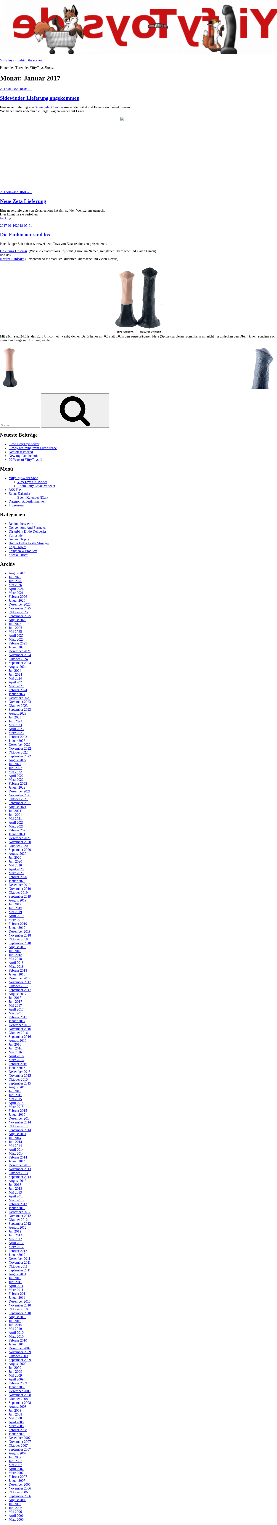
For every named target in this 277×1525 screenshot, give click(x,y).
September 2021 (20, 803)
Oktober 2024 (18, 659)
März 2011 (16, 1290)
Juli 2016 (15, 1044)
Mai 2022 (15, 772)
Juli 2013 (15, 1184)
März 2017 (16, 1013)
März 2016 (16, 1060)
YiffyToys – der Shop (23, 478)
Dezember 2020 (20, 838)
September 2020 (20, 850)
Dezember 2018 (20, 931)
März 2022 (16, 779)
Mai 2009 (15, 1375)
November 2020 (20, 842)
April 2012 (16, 1243)
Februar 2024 (18, 690)
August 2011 (17, 1274)
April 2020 (16, 869)
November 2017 (20, 982)
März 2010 (16, 1336)
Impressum (16, 505)
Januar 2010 (17, 1344)
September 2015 (20, 1083)
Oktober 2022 (18, 752)
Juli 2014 (15, 1138)
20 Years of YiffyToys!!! (25, 459)
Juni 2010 (15, 1325)
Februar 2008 (18, 1430)
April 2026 (16, 589)
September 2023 (20, 709)
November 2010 (20, 1305)
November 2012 (20, 1216)
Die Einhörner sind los (25, 234)
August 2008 (17, 1406)
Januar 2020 (17, 881)
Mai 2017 (15, 1005)
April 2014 (16, 1149)
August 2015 (17, 1087)
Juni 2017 (15, 1001)
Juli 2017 (15, 998)
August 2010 (17, 1317)
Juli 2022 (15, 764)
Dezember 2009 (20, 1348)
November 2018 (20, 935)
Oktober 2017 (18, 986)
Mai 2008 (15, 1418)
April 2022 (16, 776)
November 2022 (20, 748)
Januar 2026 (17, 600)
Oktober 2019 (18, 892)
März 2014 (16, 1153)
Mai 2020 (15, 865)
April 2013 (16, 1196)
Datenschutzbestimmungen (27, 501)
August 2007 (17, 1453)
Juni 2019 (15, 908)
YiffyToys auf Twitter (32, 482)
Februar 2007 (18, 1476)
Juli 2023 (15, 717)
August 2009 (17, 1364)
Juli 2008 (15, 1410)
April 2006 (16, 1515)
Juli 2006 (15, 1504)
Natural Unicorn (12, 259)
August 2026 (17, 573)
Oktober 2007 (18, 1445)
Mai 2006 (15, 1512)
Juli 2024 (15, 670)
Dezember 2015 (20, 1071)
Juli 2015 (15, 1091)
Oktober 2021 (18, 799)
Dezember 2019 (20, 885)
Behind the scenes (21, 523)
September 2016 (20, 1036)
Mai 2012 (15, 1239)
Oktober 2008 (18, 1399)
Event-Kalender (19, 493)
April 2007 (16, 1469)
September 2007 (20, 1449)
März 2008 (16, 1426)
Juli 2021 (15, 811)
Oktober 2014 (18, 1126)
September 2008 (20, 1402)
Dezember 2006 (20, 1484)
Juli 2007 (15, 1457)
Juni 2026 (15, 581)
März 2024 (16, 686)
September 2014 (20, 1130)
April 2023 (16, 729)
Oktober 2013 (18, 1173)
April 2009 (16, 1379)
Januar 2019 (17, 927)
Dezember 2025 (20, 604)
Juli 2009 (15, 1367)
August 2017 (17, 994)
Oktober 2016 (18, 1033)
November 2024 (20, 655)
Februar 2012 (18, 1251)
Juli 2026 (15, 577)
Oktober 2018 (18, 939)
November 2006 (20, 1488)
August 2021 (17, 807)
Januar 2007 (17, 1480)
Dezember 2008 (20, 1391)
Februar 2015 (18, 1110)
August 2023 (17, 713)
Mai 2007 (15, 1465)
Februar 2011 (18, 1293)
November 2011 (20, 1262)
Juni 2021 (15, 814)
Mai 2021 (15, 818)
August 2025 (17, 620)
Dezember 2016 (20, 1025)
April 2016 (16, 1056)
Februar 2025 (18, 643)
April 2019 (16, 916)
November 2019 (20, 888)
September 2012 (20, 1223)
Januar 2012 (17, 1255)
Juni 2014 (15, 1142)
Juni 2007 (15, 1461)
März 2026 (16, 593)
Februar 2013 (18, 1204)
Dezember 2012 (20, 1212)
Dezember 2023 (20, 698)
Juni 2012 (15, 1235)
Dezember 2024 (20, 651)
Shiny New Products (23, 551)
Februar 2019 (18, 924)
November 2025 (20, 608)
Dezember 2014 (20, 1118)
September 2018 (20, 943)
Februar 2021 (18, 830)
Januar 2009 (17, 1387)
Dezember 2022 (20, 744)
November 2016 (20, 1029)
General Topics (19, 539)
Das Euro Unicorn (13, 251)
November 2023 (20, 702)
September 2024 (20, 663)
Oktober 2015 (18, 1079)
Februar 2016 (18, 1064)
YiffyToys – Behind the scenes (21, 60)
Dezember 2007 (20, 1438)
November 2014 (20, 1122)
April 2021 (16, 822)
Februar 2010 (18, 1340)
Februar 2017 (18, 1017)
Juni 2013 (15, 1188)
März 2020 (16, 873)
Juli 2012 (15, 1231)
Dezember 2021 (20, 791)
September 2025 (20, 616)
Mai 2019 (15, 912)
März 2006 (16, 1519)
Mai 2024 (15, 678)
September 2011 (20, 1270)
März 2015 (16, 1107)
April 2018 (16, 962)
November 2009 (20, 1352)
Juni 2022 (15, 768)
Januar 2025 (17, 647)
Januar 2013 (17, 1208)
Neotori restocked (21, 452)
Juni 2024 (15, 674)
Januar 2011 (17, 1297)
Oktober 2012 (18, 1219)
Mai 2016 (15, 1052)
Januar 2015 (17, 1114)
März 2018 (16, 966)
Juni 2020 (15, 861)
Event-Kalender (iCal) (32, 497)
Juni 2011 (15, 1282)
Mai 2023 (15, 725)
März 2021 (16, 826)
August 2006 (17, 1500)
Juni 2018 (15, 955)
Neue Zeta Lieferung (23, 201)
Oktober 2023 (18, 705)
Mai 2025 (15, 631)
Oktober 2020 (18, 846)
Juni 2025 (15, 628)
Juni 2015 (15, 1095)
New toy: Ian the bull (23, 456)
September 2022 (20, 756)
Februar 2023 (18, 737)
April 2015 (16, 1103)
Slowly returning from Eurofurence (33, 448)
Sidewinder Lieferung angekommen (39, 98)
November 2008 (20, 1395)
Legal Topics (17, 547)
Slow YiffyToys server (24, 444)
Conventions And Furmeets (27, 527)
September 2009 (20, 1360)
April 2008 (16, 1422)
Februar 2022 (18, 783)
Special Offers (18, 555)
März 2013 (16, 1200)
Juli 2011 (15, 1278)
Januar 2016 (17, 1068)
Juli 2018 (15, 951)
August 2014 (17, 1134)
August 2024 (17, 666)
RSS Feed (16, 490)
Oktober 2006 (18, 1492)
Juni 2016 (15, 1048)
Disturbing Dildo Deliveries (28, 531)
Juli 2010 (15, 1321)
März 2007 (16, 1473)
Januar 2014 (17, 1161)
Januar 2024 (17, 694)
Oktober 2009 (18, 1356)
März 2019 (16, 920)
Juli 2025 (15, 624)
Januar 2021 (17, 834)
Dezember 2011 (19, 1258)
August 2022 (17, 760)
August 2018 (17, 947)
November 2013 (20, 1169)
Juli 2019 (15, 904)
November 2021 (20, 795)
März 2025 (16, 639)
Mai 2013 (15, 1192)
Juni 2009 (15, 1371)
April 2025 (16, 635)
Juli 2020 (15, 857)
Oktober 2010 (18, 1309)
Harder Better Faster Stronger (29, 543)
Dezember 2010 (20, 1301)
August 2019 (17, 900)
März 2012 (16, 1247)
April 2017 (16, 1009)
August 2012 (17, 1227)
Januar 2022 (17, 787)
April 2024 (16, 682)
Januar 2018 (17, 974)
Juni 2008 (15, 1414)
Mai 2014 (15, 1145)
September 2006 (20, 1496)
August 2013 (17, 1181)
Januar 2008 (17, 1434)
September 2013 (20, 1177)
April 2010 (16, 1332)
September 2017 (20, 990)
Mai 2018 (15, 959)
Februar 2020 (18, 877)
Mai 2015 (15, 1099)
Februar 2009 (18, 1383)
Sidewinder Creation (49, 107)
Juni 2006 (15, 1508)
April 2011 (16, 1286)
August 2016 (17, 1040)
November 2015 (20, 1075)
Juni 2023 (15, 721)
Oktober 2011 (18, 1266)
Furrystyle (16, 535)
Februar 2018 (18, 970)
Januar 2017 (17, 1021)
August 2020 (17, 853)
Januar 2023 (17, 740)
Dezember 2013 (20, 1165)
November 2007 (20, 1441)
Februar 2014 (18, 1157)
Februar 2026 (18, 596)
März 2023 (16, 733)
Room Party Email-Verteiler (36, 486)
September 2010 (20, 1313)
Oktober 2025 (18, 612)
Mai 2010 (15, 1329)
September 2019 (20, 896)
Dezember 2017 (20, 978)
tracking (5, 218)
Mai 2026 (15, 585)
